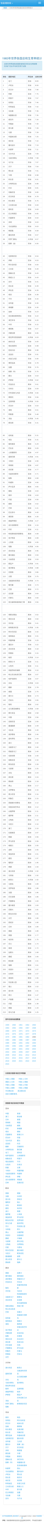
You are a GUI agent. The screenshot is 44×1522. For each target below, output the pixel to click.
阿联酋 (19, 1180)
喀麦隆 (19, 1450)
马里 (18, 1495)
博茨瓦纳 (8, 1435)
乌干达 (19, 1498)
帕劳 (18, 1392)
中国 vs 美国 (10, 1079)
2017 (27, 1058)
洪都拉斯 (8, 1333)
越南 (18, 1125)
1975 (14, 1034)
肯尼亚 (7, 1480)
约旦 (18, 1143)
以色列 (7, 1164)
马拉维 (7, 1495)
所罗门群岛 (9, 1404)
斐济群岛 (20, 1383)
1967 (27, 1028)
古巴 (7, 1357)
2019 (7, 1061)
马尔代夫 (8, 1140)
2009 (7, 1055)
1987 (27, 1040)
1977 (27, 1034)
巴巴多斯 (8, 1345)
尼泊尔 (7, 1137)
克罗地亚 (20, 1220)
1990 (14, 1043)
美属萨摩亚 (9, 1392)
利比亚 (7, 1432)
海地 (7, 1324)
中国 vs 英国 (10, 1085)
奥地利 (19, 1205)
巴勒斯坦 (20, 1146)
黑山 (7, 1232)
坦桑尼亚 (20, 1432)
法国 (7, 1196)
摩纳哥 (7, 1262)
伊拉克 (7, 1177)
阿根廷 (7, 1354)
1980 (14, 1037)
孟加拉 (7, 1143)
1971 (21, 1031)
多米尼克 (8, 1300)
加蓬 (18, 1492)
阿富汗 (19, 1158)
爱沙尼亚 (8, 1259)
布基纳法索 (21, 1435)
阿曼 (7, 1168)
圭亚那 (19, 1300)
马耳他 (7, 1229)
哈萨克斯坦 (9, 1155)
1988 (34, 1040)
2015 (14, 1058)
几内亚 (19, 1441)
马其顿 (7, 1241)
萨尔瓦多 (20, 1348)
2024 (7, 1064)
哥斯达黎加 (9, 1306)
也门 (7, 1152)
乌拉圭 (19, 1291)
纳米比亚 (20, 1423)
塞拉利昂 (20, 1438)
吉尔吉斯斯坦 (10, 1180)
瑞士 (18, 1202)
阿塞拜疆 (20, 1171)
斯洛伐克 (20, 1253)
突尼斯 (19, 1480)
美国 (7, 1273)
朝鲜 (7, 1146)
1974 (7, 1034)
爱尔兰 (19, 1259)
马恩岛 (19, 1247)
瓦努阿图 (20, 1389)
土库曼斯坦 (21, 1155)
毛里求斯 (20, 1429)
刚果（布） (9, 1462)
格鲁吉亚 (8, 1158)
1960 (14, 1025)
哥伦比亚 (8, 1339)
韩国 (18, 1122)
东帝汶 (19, 1164)
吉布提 (7, 1441)
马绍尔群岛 (9, 1383)
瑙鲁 (7, 1407)
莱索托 (19, 1456)
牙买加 (7, 1291)
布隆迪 (7, 1456)
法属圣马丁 (9, 1297)
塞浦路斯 (8, 1256)
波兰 (7, 1211)
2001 (21, 1049)
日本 (7, 1119)
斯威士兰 (20, 1486)
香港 (18, 1113)
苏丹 (7, 1498)
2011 (20, 1055)
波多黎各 (8, 1279)
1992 (27, 1043)
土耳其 (19, 1214)
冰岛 (7, 1205)
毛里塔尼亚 (9, 1438)
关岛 (7, 1380)
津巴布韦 (20, 1459)
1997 (27, 1046)
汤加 (7, 1401)
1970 (14, 1031)
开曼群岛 (8, 1348)
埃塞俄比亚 (21, 1462)
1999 (7, 1049)
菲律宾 (7, 1122)
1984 (7, 1040)
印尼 (7, 1128)
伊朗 (18, 1177)
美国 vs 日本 (10, 1082)
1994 (7, 1046)
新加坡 (19, 1116)
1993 (34, 1043)
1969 (7, 1031)
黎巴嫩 (19, 1149)
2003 (34, 1049)
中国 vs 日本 (23, 1079)
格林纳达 (8, 1321)
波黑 (18, 1256)
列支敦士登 (21, 1226)
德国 (18, 1193)
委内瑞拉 (8, 1276)
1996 (21, 1046)
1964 (7, 1028)
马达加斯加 (9, 1471)
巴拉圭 (19, 1282)
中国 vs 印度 (23, 1085)
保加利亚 (8, 1217)
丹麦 (7, 1247)
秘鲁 (7, 1336)
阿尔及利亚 (21, 1420)
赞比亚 (19, 1474)
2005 (14, 1052)
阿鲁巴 (7, 1351)
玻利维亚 (20, 1276)
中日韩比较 (9, 1091)
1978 (34, 1034)
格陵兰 (19, 1321)
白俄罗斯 (20, 1232)
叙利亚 (19, 1152)
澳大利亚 (8, 1368)
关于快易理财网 (7, 1516)
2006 (21, 1052)
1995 (14, 1046)
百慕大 (19, 1312)
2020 (14, 1061)
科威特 (19, 1174)
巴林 (7, 1183)
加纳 (7, 1426)
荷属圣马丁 (21, 1279)
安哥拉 (7, 1420)
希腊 (18, 1211)
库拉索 (7, 1342)
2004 (7, 1052)
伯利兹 (7, 1318)
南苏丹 (19, 1477)
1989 (7, 1043)
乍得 (18, 1453)
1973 (34, 1031)
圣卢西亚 (8, 1330)
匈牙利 (19, 1208)
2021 (21, 1061)
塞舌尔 (7, 1444)
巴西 (18, 1345)
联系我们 (16, 1516)
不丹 (18, 1161)
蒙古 (18, 1140)
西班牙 (19, 1199)
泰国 (18, 1119)
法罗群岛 (20, 1244)
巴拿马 (19, 1351)
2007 (27, 1052)
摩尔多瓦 (20, 1241)
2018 (34, 1058)
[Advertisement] (22, 32)
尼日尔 (7, 1423)
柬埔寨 (19, 1128)
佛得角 (19, 1426)
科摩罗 (7, 1468)
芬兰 (7, 1226)
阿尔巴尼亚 (9, 1250)
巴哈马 (19, 1354)
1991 (21, 1043)
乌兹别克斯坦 (10, 1174)
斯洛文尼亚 (9, 1220)
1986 (21, 1040)
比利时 (19, 1196)
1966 (21, 1028)
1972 (27, 1031)
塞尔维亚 (20, 1250)
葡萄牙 (7, 1202)
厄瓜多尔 (20, 1339)
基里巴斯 (8, 1374)
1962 (27, 1025)
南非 (7, 1417)
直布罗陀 (20, 1223)
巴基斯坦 (8, 1134)
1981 (21, 1037)
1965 (14, 1028)
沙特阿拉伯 (9, 1149)
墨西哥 (19, 1324)
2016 (21, 1058)
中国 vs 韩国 (23, 1088)
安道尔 (7, 1235)
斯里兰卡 (20, 1134)
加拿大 (19, 1273)
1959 (7, 1025)
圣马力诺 (8, 1223)
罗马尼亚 (20, 1217)
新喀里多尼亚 (22, 1404)
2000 (14, 1049)
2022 (27, 1061)
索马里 (19, 1489)
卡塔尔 (7, 1171)
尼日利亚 (20, 1447)
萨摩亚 (7, 1395)
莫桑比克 (8, 1459)
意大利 (7, 1199)
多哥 (7, 1450)
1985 (14, 1040)
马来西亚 (8, 1125)
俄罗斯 (7, 1214)
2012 (27, 1055)
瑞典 (18, 1262)
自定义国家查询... (11, 1094)
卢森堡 (19, 1238)
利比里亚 (8, 1429)
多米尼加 (20, 1333)
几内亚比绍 (9, 1486)
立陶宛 (7, 1244)
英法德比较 (22, 1091)
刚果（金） (21, 1444)
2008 (34, 1052)
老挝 (7, 1131)
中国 (7, 1113)
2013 (34, 1055)
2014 (7, 1058)
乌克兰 (7, 1253)
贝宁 (7, 1447)
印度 (18, 1137)
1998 (34, 1046)
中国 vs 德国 (23, 1082)
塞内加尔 (20, 1471)
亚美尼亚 (20, 1183)
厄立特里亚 (9, 1492)
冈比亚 (7, 1477)
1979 (7, 1037)
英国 (7, 1193)
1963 (34, 1025)
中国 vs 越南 (10, 1088)
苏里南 (19, 1336)
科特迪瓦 (8, 1483)
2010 (14, 1055)
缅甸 (18, 1131)
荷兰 (18, 1229)
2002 (27, 1049)
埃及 (18, 1417)
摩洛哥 (7, 1453)
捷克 (7, 1208)
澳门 (7, 1116)
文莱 (18, 1168)
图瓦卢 (19, 1395)
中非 (7, 1489)
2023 (34, 1061)
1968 (34, 1028)
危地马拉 (20, 1342)
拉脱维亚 (20, 1235)
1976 (21, 1034)
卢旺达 (7, 1474)
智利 (7, 1288)
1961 (21, 1025)
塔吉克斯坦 (9, 1161)
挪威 (7, 1238)
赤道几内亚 (21, 1483)
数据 (5, 8)
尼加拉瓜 (8, 1282)
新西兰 (19, 1368)
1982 (27, 1037)
